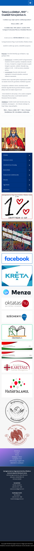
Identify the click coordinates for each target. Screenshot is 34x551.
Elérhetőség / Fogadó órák (17, 461)
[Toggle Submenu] (29, 155)
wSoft (32, 545)
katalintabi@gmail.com (17, 499)
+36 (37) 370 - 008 (17, 487)
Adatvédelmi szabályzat (17, 463)
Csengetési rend (17, 459)
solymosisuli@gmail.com (17, 489)
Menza (17, 455)
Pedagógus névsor (17, 457)
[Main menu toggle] (30, 3)
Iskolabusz (17, 451)
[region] (13, 139)
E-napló (17, 453)
